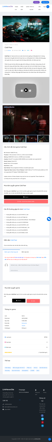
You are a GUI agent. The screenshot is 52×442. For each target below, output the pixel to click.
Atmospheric (25, 370)
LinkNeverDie (37, 439)
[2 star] (12, 270)
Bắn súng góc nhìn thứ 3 (18, 367)
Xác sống (7, 370)
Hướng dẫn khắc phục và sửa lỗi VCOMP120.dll (17, 222)
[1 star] (11, 270)
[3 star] (14, 270)
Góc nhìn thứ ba (16, 370)
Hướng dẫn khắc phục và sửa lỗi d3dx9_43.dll (17, 232)
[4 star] (15, 270)
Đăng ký (36, 2)
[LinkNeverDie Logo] (8, 6)
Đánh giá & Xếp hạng (11, 252)
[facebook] (42, 415)
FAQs (44, 6)
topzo (20, 399)
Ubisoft (23, 325)
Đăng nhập (45, 2)
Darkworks (24, 323)
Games (27, 6)
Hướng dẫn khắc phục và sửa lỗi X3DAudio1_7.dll (17, 227)
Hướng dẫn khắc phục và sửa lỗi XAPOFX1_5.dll (17, 225)
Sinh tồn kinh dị (43, 367)
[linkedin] (42, 425)
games (11, 44)
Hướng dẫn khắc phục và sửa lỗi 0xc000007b (17, 230)
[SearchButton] (47, 6)
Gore (38, 370)
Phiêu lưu (29, 367)
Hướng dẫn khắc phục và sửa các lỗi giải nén (16, 217)
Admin (9, 50)
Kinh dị (35, 367)
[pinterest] (42, 422)
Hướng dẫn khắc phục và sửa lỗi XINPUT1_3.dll (17, 214)
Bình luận (25, 252)
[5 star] (17, 270)
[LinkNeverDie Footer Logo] (8, 389)
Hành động (7, 367)
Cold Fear (16, 44)
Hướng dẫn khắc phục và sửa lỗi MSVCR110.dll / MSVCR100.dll (20, 219)
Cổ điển (32, 370)
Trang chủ (6, 44)
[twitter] (42, 419)
